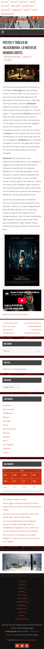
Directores (15, 6)
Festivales (23, 2)
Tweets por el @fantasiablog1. (14, 369)
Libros (32, 2)
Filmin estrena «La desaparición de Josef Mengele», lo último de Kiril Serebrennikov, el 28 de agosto (21, 538)
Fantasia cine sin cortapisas (17, 19)
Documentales (28, 6)
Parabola (22, 640)
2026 (22, 470)
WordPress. (32, 640)
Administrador (14, 57)
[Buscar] (38, 351)
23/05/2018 (27, 57)
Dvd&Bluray (17, 10)
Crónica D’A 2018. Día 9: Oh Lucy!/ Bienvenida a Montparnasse (10, 328)
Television (5, 10)
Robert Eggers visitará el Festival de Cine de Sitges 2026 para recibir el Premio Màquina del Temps (22, 506)
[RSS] (41, 18)
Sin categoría (8, 444)
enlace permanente (20, 314)
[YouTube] (33, 18)
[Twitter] (37, 18)
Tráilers (13, 2)
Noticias (4, 2)
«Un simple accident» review (14, 499)
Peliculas (5, 6)
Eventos (27, 10)
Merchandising (7, 14)
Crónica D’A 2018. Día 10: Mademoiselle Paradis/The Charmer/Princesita (32, 328)
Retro (34, 10)
